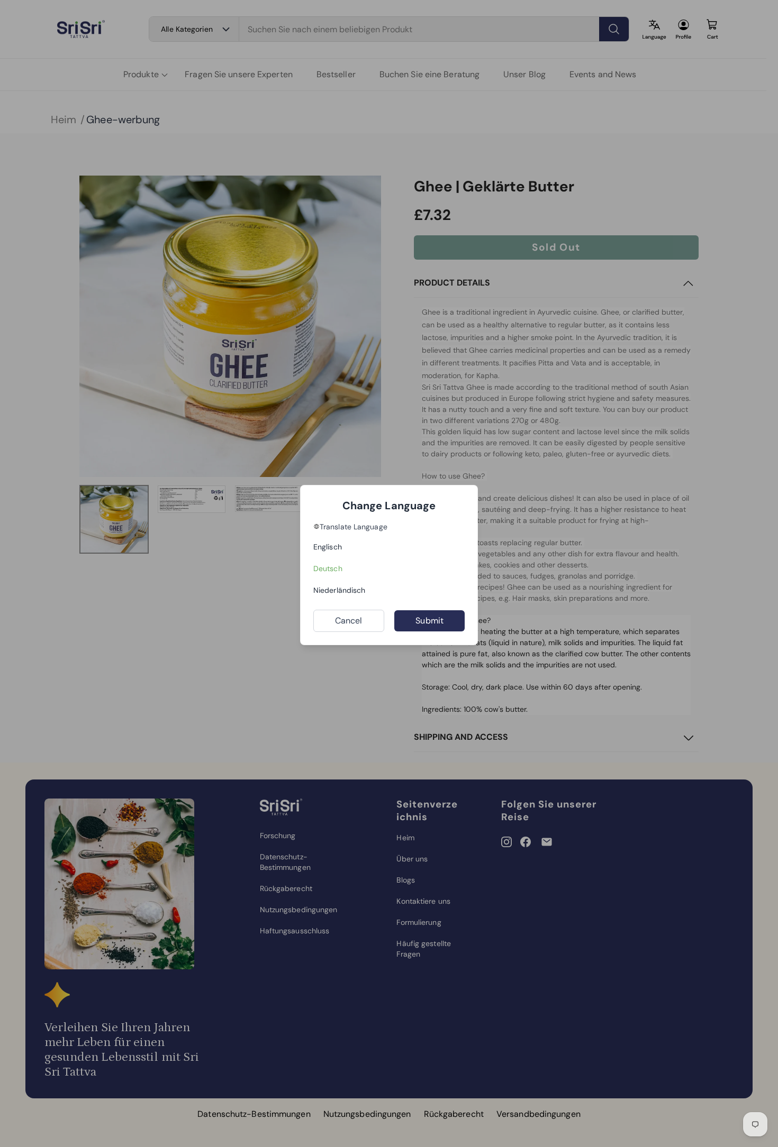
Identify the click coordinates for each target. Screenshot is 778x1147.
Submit (429, 620)
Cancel (349, 620)
